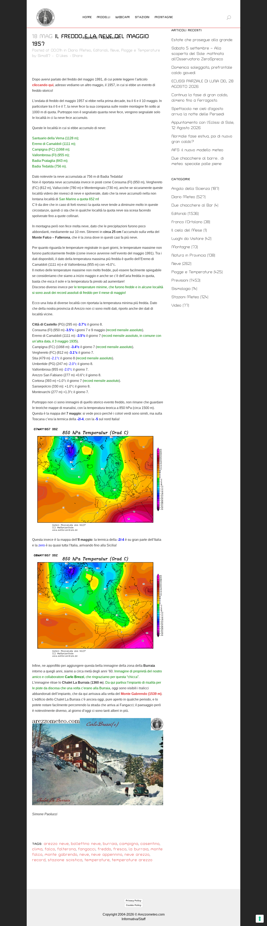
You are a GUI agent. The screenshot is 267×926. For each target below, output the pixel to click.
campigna (128, 844)
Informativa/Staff (133, 919)
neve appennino (106, 855)
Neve (114, 50)
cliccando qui (42, 85)
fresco (120, 849)
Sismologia (180, 289)
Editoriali (100, 50)
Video (176, 305)
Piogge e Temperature (140, 50)
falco (50, 849)
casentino (150, 844)
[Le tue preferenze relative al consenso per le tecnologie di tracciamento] (260, 919)
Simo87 (44, 56)
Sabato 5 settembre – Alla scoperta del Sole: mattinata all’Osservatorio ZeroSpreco (197, 53)
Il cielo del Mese (186, 230)
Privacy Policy (133, 900)
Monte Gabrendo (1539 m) (141, 694)
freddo (104, 849)
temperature (97, 860)
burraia (110, 844)
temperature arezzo (132, 860)
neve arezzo (137, 855)
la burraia (139, 849)
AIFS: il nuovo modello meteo (197, 150)
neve (84, 855)
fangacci (87, 849)
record (39, 860)
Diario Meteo (79, 50)
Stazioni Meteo (185, 297)
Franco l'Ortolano (186, 222)
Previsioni (179, 280)
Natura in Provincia (188, 255)
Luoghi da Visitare (187, 239)
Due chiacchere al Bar (192, 205)
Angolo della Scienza (190, 189)
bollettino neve (86, 844)
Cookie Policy (133, 905)
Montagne (180, 247)
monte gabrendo (61, 855)
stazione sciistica (65, 860)
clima (37, 849)
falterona (66, 849)
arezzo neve (56, 844)
